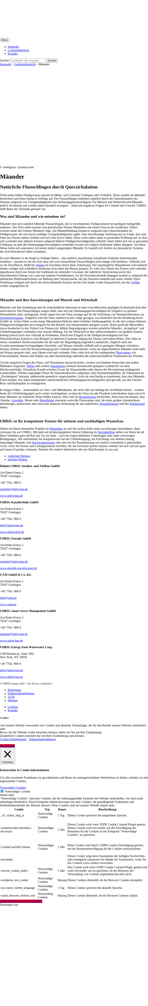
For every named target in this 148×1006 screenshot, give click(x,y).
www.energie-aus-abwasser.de (18, 568)
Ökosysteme (123, 352)
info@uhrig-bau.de (11, 525)
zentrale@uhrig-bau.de (14, 489)
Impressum (14, 690)
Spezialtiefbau (106, 432)
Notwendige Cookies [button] (13, 787)
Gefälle (135, 282)
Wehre (30, 366)
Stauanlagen (57, 366)
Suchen (4, 60)
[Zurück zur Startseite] (47, 36)
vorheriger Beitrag (19, 456)
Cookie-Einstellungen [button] (13, 739)
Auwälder (17, 400)
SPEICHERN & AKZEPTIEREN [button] (21, 901)
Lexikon (13, 706)
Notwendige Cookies (17, 791)
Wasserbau (56, 428)
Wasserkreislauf (108, 403)
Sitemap (13, 700)
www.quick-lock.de (12, 532)
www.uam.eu (8, 604)
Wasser (40, 265)
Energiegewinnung (11, 317)
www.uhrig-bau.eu (11, 676)
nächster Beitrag (17, 459)
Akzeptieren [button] (7, 745)
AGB (11, 696)
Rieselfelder (47, 400)
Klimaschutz (137, 403)
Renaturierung (88, 396)
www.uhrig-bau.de (11, 495)
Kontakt (13, 710)
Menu (5, 40)
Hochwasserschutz (43, 442)
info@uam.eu (8, 597)
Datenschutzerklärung (21, 693)
